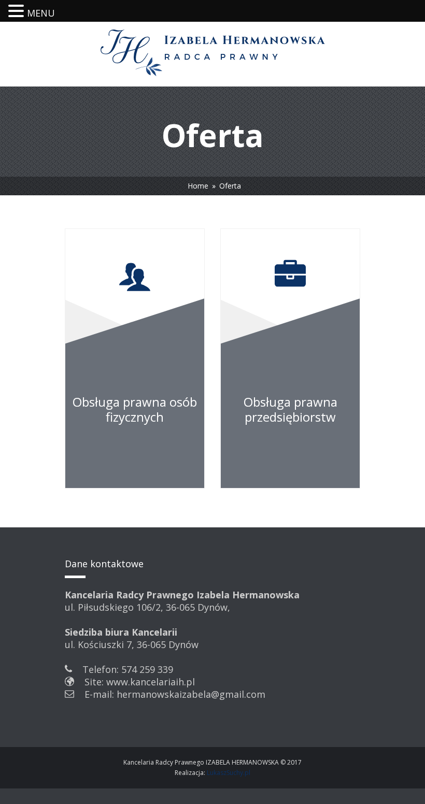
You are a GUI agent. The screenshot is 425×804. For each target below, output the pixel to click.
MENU (41, 13)
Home (198, 186)
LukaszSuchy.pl (228, 772)
